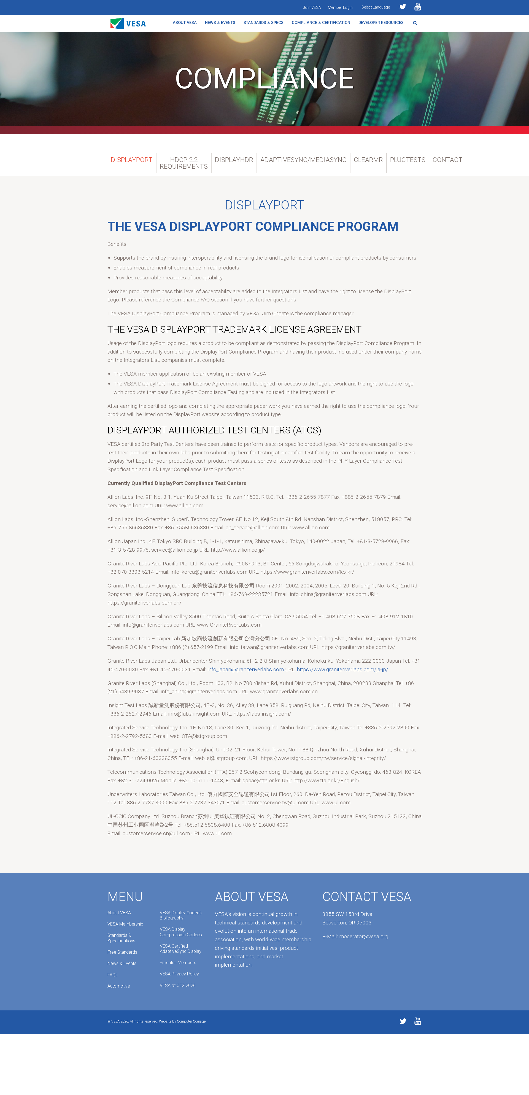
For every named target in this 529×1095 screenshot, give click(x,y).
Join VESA (312, 7)
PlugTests (407, 160)
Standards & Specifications (121, 938)
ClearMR (368, 160)
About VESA (185, 22)
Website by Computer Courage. (182, 1021)
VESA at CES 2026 (178, 985)
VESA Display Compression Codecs (181, 932)
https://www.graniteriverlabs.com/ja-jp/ (342, 669)
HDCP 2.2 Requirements (184, 163)
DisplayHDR (234, 160)
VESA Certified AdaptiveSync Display (180, 948)
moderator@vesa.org (363, 936)
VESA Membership (125, 924)
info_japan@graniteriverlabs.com (245, 669)
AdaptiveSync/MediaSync (303, 160)
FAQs (112, 974)
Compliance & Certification (321, 22)
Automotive (118, 986)
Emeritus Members (178, 962)
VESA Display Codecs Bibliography (181, 915)
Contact (448, 160)
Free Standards (122, 952)
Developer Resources (381, 22)
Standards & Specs (264, 22)
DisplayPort (132, 160)
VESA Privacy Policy (179, 974)
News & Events (220, 22)
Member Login (340, 7)
